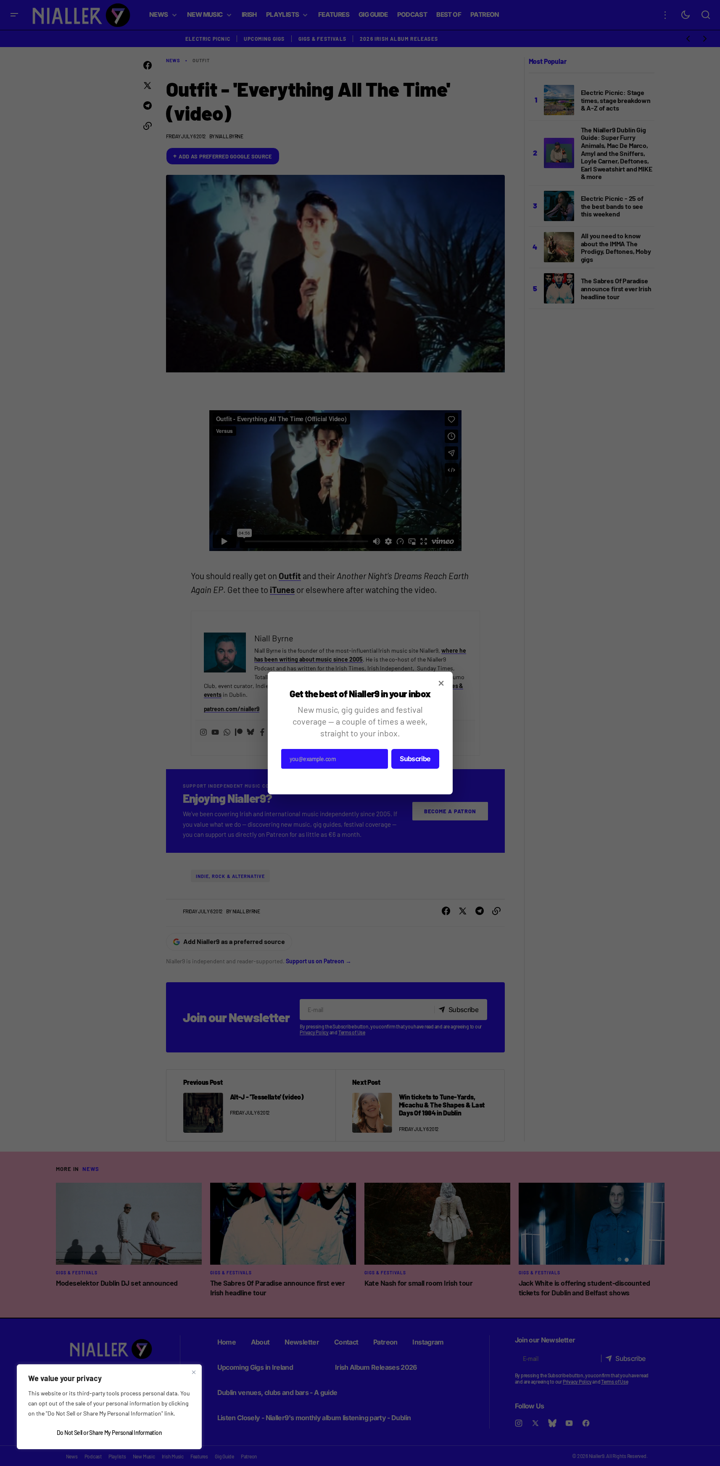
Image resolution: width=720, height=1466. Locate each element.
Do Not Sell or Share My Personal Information (109, 1432)
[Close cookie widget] (194, 1372)
